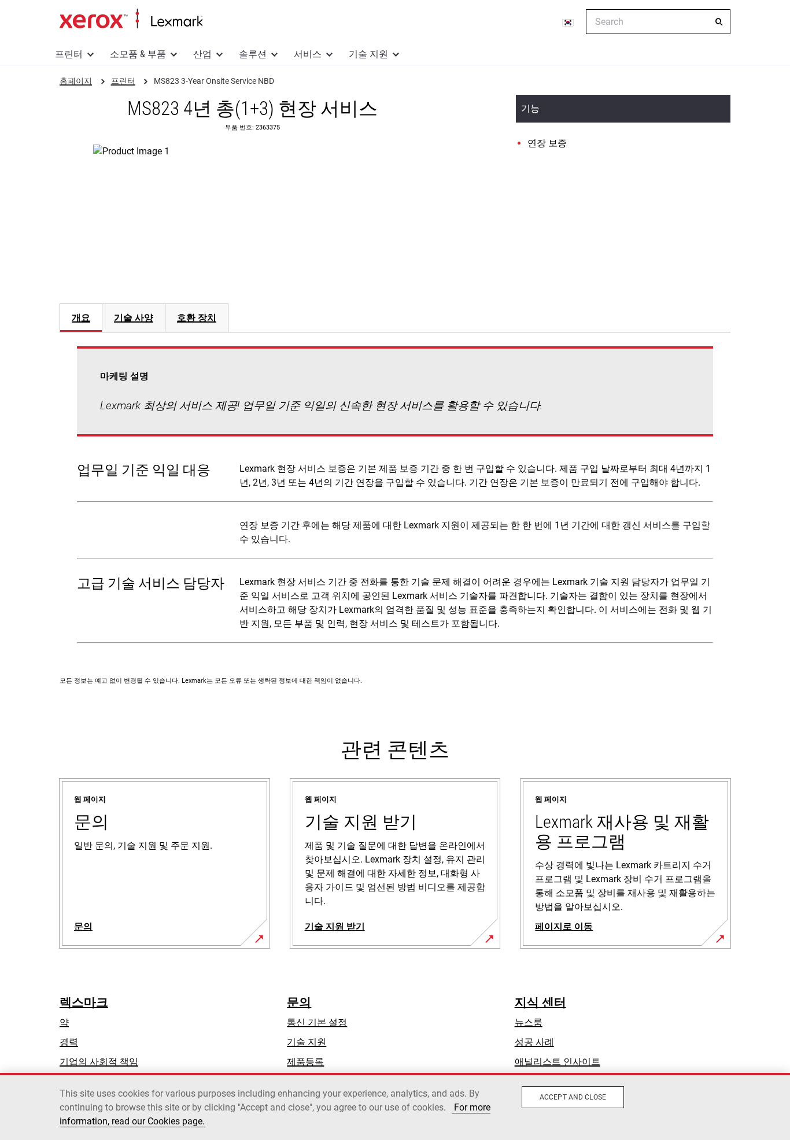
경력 (69, 1042)
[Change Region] (568, 22)
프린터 (69, 54)
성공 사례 (534, 1042)
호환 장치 (196, 317)
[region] (395, 1106)
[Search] (718, 22)
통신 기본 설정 (317, 1022)
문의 (299, 1002)
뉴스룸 (528, 1022)
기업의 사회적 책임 (99, 1061)
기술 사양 (133, 317)
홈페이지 (131, 19)
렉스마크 (84, 1002)
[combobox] (658, 21)
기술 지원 (368, 54)
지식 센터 (540, 1002)
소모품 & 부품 (138, 54)
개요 (81, 317)
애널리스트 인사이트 (557, 1061)
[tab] (81, 317)
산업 (202, 54)
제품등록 (305, 1061)
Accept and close (573, 1097)
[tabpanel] (395, 497)
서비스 (308, 54)
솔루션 (253, 54)
